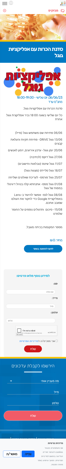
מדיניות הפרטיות (28, 341)
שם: (55, 283)
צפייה (28, 454)
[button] (4, 3)
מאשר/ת (11, 454)
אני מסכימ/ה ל (37, 341)
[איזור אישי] (11, 3)
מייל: (55, 298)
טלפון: (54, 312)
